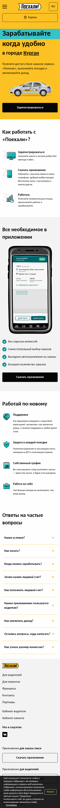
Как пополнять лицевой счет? (23, 590)
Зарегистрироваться (30, 107)
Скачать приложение (30, 377)
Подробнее (11, 805)
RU (53, 6)
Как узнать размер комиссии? (24, 647)
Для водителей (12, 675)
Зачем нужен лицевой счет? (22, 577)
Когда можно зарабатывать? (23, 564)
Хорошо (50, 792)
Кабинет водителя (14, 711)
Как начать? (12, 551)
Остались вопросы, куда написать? (27, 634)
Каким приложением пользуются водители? (26, 605)
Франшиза (9, 688)
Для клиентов (11, 682)
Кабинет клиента (13, 718)
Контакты (8, 695)
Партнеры (8, 702)
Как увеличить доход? (18, 621)
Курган (32, 17)
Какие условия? (14, 537)
